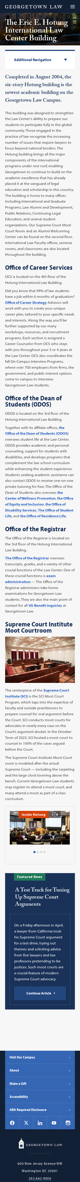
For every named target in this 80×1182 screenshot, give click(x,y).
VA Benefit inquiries (45, 605)
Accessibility (19, 1097)
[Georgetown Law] (33, 6)
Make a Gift (18, 1083)
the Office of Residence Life (43, 516)
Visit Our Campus (22, 1057)
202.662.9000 (40, 1178)
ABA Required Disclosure (28, 1110)
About (14, 1070)
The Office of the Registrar (27, 558)
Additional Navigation (32, 60)
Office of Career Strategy (26, 302)
